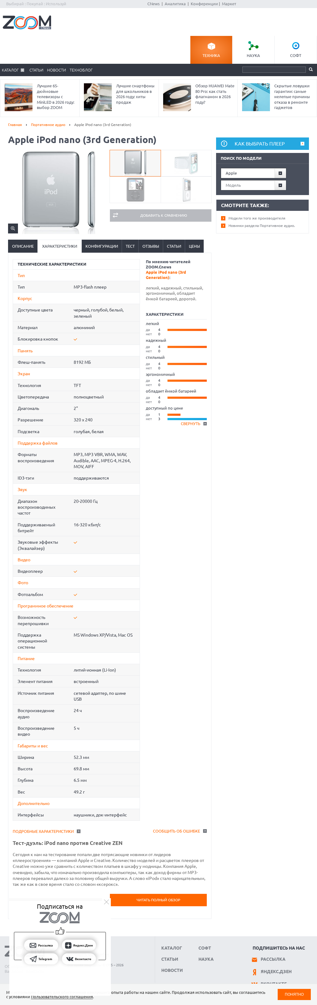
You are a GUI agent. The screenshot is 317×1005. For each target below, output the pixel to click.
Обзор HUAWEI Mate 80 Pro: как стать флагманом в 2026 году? (214, 94)
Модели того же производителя (256, 218)
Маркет (229, 4)
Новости (56, 70)
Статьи (36, 70)
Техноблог (81, 70)
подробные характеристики (43, 831)
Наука (253, 55)
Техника (211, 55)
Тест (130, 246)
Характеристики (59, 246)
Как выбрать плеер (260, 143)
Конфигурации (101, 246)
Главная (15, 125)
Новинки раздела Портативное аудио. (261, 226)
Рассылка (273, 959)
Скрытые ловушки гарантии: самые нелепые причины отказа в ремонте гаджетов (292, 97)
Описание (23, 246)
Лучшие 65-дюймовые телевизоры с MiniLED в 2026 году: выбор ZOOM (55, 97)
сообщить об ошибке (176, 831)
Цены (194, 246)
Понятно (294, 994)
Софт (295, 55)
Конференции (204, 4)
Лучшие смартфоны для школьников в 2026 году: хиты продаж (135, 94)
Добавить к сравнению (163, 215)
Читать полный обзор (158, 900)
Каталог (10, 70)
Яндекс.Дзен (276, 971)
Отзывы (150, 246)
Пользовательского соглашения (62, 996)
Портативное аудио (48, 125)
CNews (153, 4)
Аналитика (175, 4)
